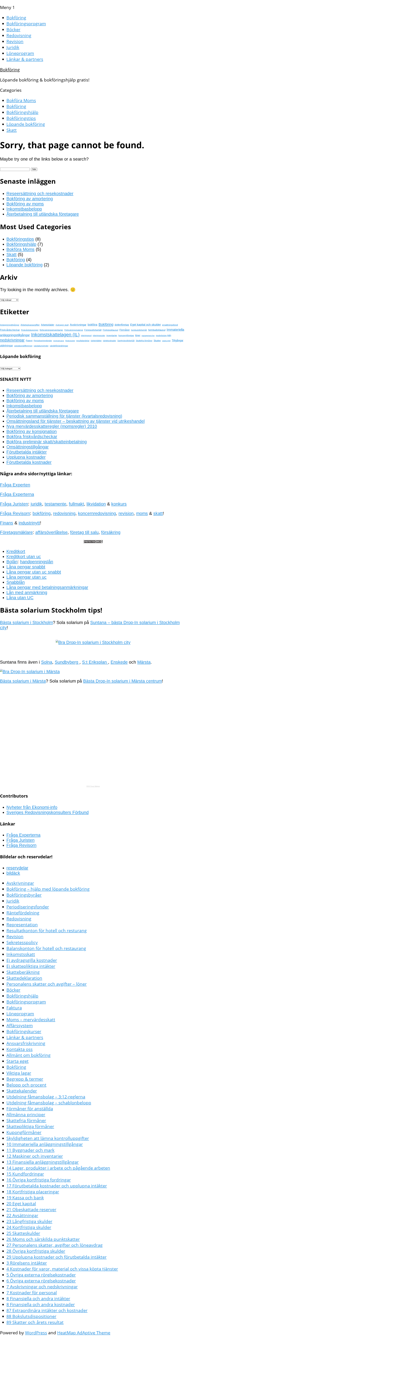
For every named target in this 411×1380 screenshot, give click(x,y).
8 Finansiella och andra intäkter (38, 1298)
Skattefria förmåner (144, 341)
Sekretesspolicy (22, 942)
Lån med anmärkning (26, 592)
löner (137, 335)
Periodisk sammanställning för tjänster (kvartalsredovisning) (64, 416)
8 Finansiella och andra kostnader (40, 1304)
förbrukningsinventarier (51, 330)
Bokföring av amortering (29, 198)
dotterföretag (122, 324)
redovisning (64, 513)
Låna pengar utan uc (26, 577)
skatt (158, 513)
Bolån (11, 561)
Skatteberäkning (23, 972)
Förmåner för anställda (29, 1108)
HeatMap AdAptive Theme (83, 1333)
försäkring (110, 532)
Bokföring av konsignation (31, 431)
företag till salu (84, 532)
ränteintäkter (96, 341)
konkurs (119, 503)
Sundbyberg (67, 662)
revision (126, 513)
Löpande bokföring (25, 124)
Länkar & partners (24, 59)
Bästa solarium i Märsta (23, 681)
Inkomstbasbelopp (24, 208)
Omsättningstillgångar (27, 446)
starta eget (166, 341)
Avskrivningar (78, 324)
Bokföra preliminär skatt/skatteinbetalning (46, 441)
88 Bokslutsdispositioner (31, 1316)
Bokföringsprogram (26, 23)
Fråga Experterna (17, 494)
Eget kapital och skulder (145, 324)
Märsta (144, 662)
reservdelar (17, 867)
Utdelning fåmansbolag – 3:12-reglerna (45, 1097)
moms (142, 513)
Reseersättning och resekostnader (39, 193)
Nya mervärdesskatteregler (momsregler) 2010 (51, 426)
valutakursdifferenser (23, 346)
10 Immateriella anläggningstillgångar (44, 1144)
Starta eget (17, 1061)
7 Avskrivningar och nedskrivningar (42, 1287)
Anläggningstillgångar (9, 325)
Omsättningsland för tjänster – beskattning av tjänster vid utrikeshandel (75, 421)
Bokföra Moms (21, 100)
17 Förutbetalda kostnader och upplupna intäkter (56, 1186)
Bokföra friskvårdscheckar (31, 436)
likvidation (96, 503)
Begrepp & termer (24, 1079)
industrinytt (29, 522)
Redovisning (18, 35)
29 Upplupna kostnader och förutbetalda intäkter (56, 1257)
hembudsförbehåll (139, 330)
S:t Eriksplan (95, 662)
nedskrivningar (12, 340)
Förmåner (124, 330)
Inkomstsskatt (20, 954)
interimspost (86, 335)
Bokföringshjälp (22, 112)
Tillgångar (177, 340)
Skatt (11, 130)
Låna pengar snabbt (25, 566)
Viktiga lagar (18, 1073)
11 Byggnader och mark (30, 1150)
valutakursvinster (41, 346)
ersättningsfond (170, 325)
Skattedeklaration (24, 978)
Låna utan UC (20, 597)
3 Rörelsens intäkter (26, 1263)
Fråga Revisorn (15, 513)
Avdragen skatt (62, 325)
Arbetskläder (47, 324)
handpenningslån (36, 561)
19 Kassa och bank (25, 1198)
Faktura (14, 1008)
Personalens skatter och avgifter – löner (46, 984)
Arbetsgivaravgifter (30, 325)
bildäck (13, 873)
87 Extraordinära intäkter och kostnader (46, 1310)
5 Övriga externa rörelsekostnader (41, 1275)
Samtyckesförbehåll (126, 341)
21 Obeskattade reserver (31, 1209)
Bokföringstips (21, 118)
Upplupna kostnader (26, 457)
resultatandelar (82, 341)
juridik (36, 503)
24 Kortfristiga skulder (28, 1227)
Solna (46, 662)
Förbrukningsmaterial (73, 330)
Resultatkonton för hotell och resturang (46, 930)
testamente (55, 503)
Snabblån (15, 582)
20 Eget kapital (21, 1203)
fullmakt (76, 503)
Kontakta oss (19, 1049)
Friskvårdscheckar (10, 330)
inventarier (111, 335)
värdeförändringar (59, 345)
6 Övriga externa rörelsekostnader (41, 1281)
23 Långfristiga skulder (29, 1221)
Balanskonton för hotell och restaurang (46, 948)
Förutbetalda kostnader (29, 462)
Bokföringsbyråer (24, 895)
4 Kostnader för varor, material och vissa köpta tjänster (62, 1269)
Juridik (12, 47)
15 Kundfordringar (25, 1174)
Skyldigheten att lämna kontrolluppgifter (47, 1138)
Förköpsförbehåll (92, 330)
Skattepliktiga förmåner (30, 1126)
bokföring (42, 513)
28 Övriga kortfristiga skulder (35, 1251)
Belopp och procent (26, 1085)
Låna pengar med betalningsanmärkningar (47, 587)
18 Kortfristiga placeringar (32, 1192)
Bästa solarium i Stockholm (26, 622)
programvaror (58, 341)
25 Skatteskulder (23, 1233)
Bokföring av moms (25, 203)
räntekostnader (109, 341)
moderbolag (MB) (163, 335)
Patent (29, 340)
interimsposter (99, 335)
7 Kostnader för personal (31, 1292)
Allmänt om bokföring (28, 1055)
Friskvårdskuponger (29, 330)
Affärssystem (19, 1025)
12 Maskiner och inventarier (34, 1156)
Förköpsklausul (110, 330)
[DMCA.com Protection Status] (93, 541)
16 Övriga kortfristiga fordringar (38, 1180)
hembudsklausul (156, 330)
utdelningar (6, 345)
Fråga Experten (15, 484)
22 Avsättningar (22, 1215)
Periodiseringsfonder (43, 341)
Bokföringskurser (23, 1031)
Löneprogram (20, 53)
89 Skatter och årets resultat (35, 1322)
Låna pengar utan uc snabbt (33, 571)
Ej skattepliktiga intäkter (30, 966)
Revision (14, 41)
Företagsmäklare (16, 532)
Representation (22, 924)
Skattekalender (21, 1091)
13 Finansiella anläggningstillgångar (42, 1162)
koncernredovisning (97, 513)
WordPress (36, 1333)
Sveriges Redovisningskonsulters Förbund (47, 812)
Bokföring (16, 18)
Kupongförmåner (23, 1132)
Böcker (13, 29)
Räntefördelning (22, 913)
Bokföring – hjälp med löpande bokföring (48, 889)
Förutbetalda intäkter (26, 451)
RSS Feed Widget (93, 786)
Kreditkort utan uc (23, 556)
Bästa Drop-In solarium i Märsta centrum (122, 681)
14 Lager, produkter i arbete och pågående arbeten (58, 1168)
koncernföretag (126, 335)
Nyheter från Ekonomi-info (31, 807)
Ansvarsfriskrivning (25, 1043)
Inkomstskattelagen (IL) (55, 334)
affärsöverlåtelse (51, 532)
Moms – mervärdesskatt (30, 1019)
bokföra (92, 324)
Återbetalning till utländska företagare (42, 214)
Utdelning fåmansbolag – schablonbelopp (48, 1103)
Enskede (119, 662)
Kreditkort (15, 551)
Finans (6, 522)
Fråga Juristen (14, 503)
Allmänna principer (25, 1114)
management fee (148, 336)
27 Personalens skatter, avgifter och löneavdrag (54, 1245)
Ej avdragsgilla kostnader (31, 960)
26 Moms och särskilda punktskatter (43, 1239)
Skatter (157, 340)
